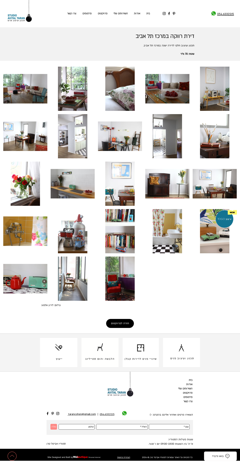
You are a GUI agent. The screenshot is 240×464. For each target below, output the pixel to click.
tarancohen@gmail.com (81, 414)
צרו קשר (187, 401)
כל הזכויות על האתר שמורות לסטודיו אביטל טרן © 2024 (167, 457)
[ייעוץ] (59, 347)
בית (190, 380)
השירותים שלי (185, 388)
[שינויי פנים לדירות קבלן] (140, 348)
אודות (189, 384)
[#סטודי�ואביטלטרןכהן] (169, 13)
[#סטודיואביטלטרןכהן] (164, 13)
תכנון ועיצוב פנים (182, 358)
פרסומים (187, 397)
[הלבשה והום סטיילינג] (100, 347)
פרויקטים (187, 393)
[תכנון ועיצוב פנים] (181, 348)
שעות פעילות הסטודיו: (180, 439)
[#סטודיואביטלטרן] (58, 413)
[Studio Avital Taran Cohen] (213, 13)
